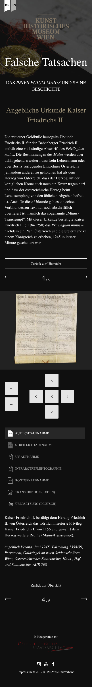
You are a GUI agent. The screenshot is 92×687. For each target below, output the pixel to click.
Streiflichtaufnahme (34, 445)
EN (13, 5)
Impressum (25, 672)
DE (7, 5)
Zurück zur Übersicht (46, 263)
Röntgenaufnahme (32, 480)
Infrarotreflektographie (38, 468)
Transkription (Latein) (35, 492)
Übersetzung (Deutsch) (35, 504)
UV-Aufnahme (27, 457)
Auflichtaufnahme (32, 433)
